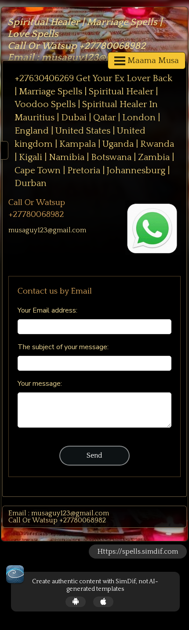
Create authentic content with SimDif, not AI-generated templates (95, 585)
